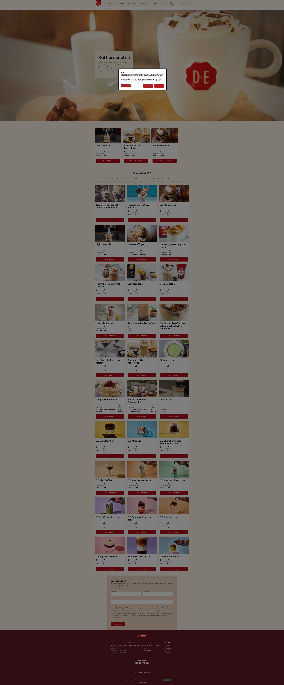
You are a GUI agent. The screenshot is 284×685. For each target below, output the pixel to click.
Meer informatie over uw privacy (139, 81)
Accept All (159, 85)
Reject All (148, 85)
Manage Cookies (125, 85)
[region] (142, 79)
